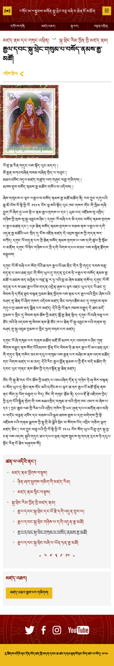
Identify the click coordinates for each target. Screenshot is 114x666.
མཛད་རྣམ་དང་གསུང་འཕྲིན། (26, 41)
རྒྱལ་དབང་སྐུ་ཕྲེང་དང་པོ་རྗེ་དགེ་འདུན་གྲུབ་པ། (51, 512)
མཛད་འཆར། (48, 26)
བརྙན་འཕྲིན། (101, 26)
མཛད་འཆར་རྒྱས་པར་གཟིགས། (29, 593)
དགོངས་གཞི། (18, 26)
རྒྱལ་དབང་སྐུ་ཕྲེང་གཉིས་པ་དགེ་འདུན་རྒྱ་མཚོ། (51, 522)
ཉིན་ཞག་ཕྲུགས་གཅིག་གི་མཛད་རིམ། (44, 482)
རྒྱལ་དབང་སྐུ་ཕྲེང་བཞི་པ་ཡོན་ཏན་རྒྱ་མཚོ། (48, 543)
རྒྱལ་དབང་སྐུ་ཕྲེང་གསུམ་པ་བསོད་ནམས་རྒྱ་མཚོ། (52, 532)
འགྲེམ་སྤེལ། (10, 73)
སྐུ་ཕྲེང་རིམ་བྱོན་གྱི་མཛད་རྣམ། (83, 41)
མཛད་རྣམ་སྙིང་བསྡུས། (34, 492)
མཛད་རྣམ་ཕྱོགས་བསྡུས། (29, 473)
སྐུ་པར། (74, 26)
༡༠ (67, 556)
